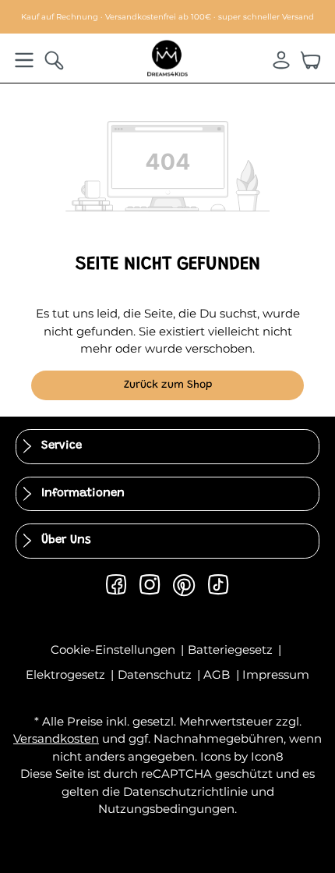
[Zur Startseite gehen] (167, 57)
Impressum (275, 674)
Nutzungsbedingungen (166, 808)
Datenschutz (156, 674)
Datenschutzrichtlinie (185, 791)
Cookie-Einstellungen (114, 649)
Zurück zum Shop (168, 385)
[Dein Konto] (281, 60)
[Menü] (24, 60)
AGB (218, 674)
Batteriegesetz (232, 649)
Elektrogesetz (67, 674)
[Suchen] (53, 60)
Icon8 (267, 756)
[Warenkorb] (311, 60)
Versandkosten (56, 738)
